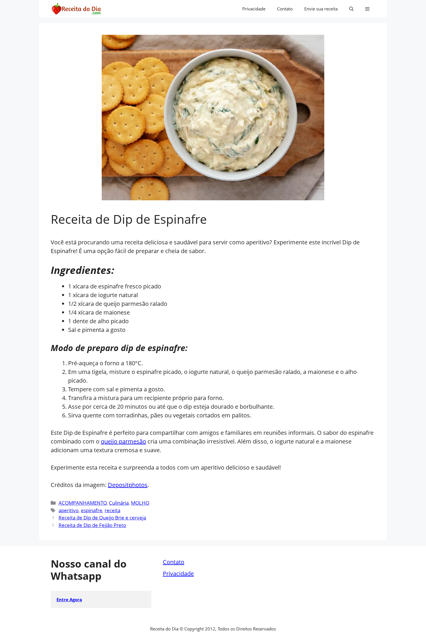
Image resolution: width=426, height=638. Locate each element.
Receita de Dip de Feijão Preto (92, 525)
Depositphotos (128, 485)
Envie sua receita (321, 9)
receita (112, 510)
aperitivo (69, 510)
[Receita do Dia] (76, 8)
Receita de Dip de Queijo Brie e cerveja (102, 517)
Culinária (119, 502)
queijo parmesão (123, 441)
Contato (285, 9)
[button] (351, 8)
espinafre (91, 510)
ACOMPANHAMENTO (83, 502)
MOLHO (140, 502)
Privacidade (253, 9)
